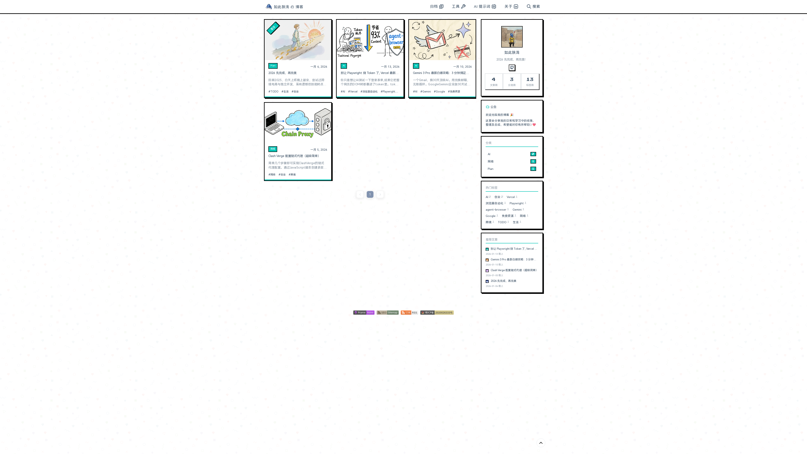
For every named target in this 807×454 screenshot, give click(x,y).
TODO (274, 91)
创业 (296, 91)
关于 (508, 6)
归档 (434, 6)
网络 (272, 149)
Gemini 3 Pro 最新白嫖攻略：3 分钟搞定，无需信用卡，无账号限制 (442, 73)
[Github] (512, 68)
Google (440, 91)
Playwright (389, 91)
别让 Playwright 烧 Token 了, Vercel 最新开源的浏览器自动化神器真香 (370, 73)
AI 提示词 (482, 6)
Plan (273, 65)
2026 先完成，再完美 (282, 73)
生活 (286, 91)
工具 (456, 6)
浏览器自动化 (370, 91)
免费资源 (455, 91)
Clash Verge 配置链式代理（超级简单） (294, 156)
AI (344, 65)
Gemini (426, 91)
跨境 (293, 174)
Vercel (353, 91)
